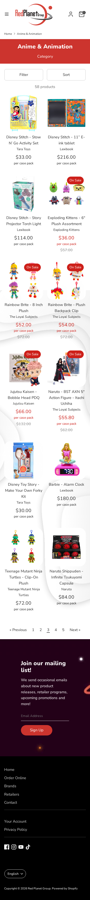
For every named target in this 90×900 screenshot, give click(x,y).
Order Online (15, 777)
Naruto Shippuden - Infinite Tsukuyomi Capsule (66, 577)
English (13, 874)
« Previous (18, 629)
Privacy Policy (15, 829)
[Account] (71, 12)
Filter (23, 74)
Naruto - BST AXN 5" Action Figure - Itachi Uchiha (66, 397)
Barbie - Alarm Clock (66, 484)
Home (8, 34)
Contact (10, 802)
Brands (10, 786)
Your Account (15, 821)
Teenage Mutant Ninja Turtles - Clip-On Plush (23, 577)
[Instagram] (13, 846)
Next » (75, 629)
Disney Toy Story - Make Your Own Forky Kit (23, 490)
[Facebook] (6, 846)
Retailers (11, 794)
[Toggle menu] (7, 14)
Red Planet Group (39, 888)
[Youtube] (20, 846)
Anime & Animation (29, 34)
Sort (66, 74)
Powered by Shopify (65, 888)
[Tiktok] (28, 846)
